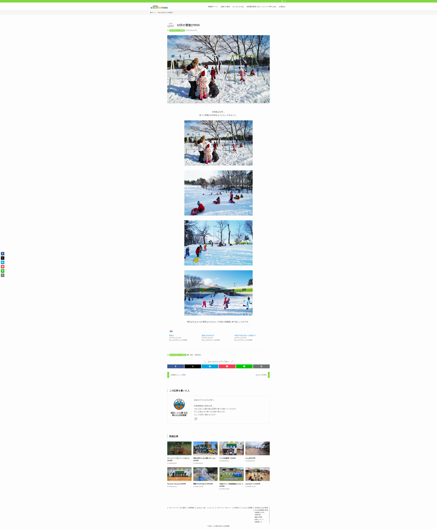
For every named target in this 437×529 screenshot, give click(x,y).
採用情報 (191, 508)
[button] (175, 366)
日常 (191, 355)
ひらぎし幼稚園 (247, 508)
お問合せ (237, 508)
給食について (259, 519)
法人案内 (183, 508)
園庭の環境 (258, 517)
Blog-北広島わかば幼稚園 (177, 30)
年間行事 (258, 515)
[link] (195, 418)
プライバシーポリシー (224, 508)
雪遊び (171, 335)
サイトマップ (173, 508)
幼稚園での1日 (259, 512)
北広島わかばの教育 (261, 508)
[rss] (282, 1)
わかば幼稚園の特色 (261, 510)
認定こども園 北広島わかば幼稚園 (179, 414)
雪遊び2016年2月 (208, 335)
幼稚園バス (258, 522)
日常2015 (198, 355)
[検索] (285, 1)
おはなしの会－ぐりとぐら (205, 508)
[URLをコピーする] (261, 366)
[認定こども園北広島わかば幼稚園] (159, 6)
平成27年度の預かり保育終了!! (245, 335)
